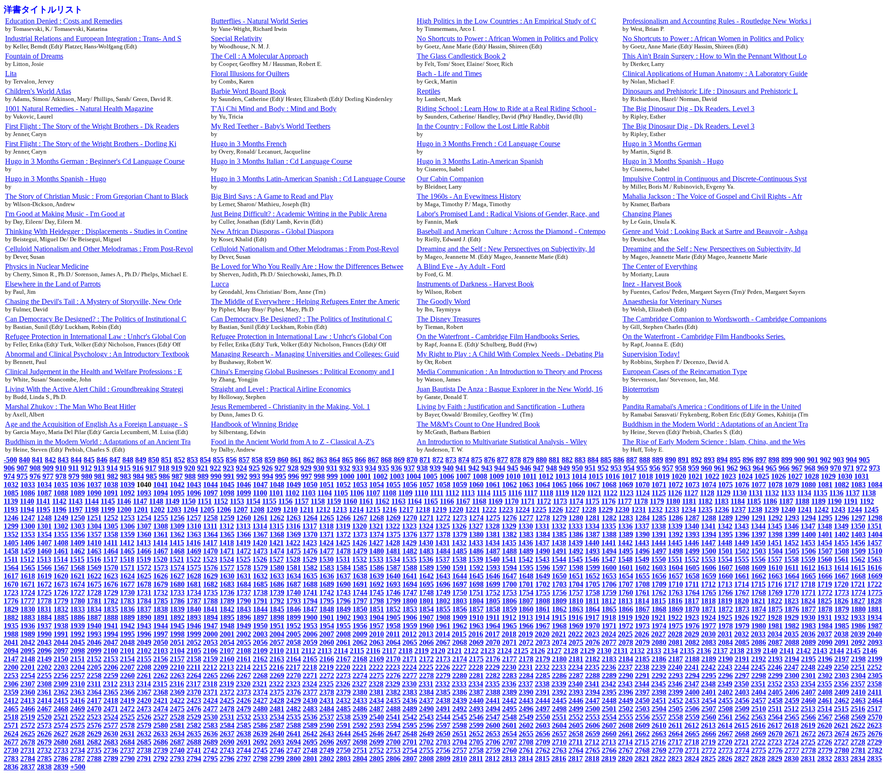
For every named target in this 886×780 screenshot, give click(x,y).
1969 (576, 626)
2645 (360, 734)
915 (125, 468)
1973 (642, 626)
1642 (426, 576)
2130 (604, 651)
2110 (276, 651)
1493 (592, 551)
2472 (127, 709)
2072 (526, 642)
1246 (11, 518)
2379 (343, 692)
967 (796, 468)
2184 (625, 659)
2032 (741, 634)
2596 (426, 725)
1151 (205, 501)
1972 (625, 626)
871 (425, 460)
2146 (869, 651)
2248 (808, 667)
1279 (559, 518)
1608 (742, 568)
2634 (177, 734)
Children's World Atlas (38, 91)
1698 (476, 584)
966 (784, 468)
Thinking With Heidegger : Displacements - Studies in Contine (96, 231)
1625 (144, 576)
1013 (562, 476)
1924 (708, 617)
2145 (853, 651)
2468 (61, 709)
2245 (758, 667)
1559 (808, 559)
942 (473, 468)
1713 (725, 584)
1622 (94, 576)
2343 (625, 684)
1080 (808, 484)
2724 (791, 742)
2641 (293, 734)
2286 (559, 675)
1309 (177, 526)
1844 (260, 609)
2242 (708, 667)
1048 (276, 484)
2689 (210, 742)
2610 (659, 725)
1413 (143, 543)
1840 (193, 609)
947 (538, 468)
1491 (559, 551)
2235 (592, 667)
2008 (343, 634)
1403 (858, 534)
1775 (875, 592)
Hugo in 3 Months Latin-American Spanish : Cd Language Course (308, 179)
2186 (659, 659)
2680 (61, 742)
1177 (624, 501)
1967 (542, 626)
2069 (476, 642)
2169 (376, 659)
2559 (692, 717)
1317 (309, 526)
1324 (426, 526)
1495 (625, 551)
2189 (708, 659)
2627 (61, 734)
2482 (293, 709)
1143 (75, 501)
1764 (692, 592)
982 (112, 476)
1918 (608, 617)
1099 (243, 493)
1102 (292, 493)
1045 (227, 484)
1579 (260, 568)
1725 (44, 592)
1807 (526, 601)
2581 (177, 725)
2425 (227, 700)
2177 (509, 659)
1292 (775, 518)
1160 (350, 501)
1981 (775, 626)
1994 (110, 634)
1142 (59, 501)
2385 (443, 692)
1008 (480, 476)
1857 (476, 609)
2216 (276, 667)
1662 (758, 576)
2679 (44, 742)
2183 (609, 659)
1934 (874, 617)
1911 (492, 617)
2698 (360, 742)
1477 (326, 551)
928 (293, 468)
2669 (758, 734)
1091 (110, 493)
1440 (592, 543)
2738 (144, 750)
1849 (343, 609)
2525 (127, 717)
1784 (144, 601)
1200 (124, 509)
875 (476, 460)
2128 (570, 651)
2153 (110, 659)
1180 (673, 501)
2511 (775, 709)
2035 (791, 634)
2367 (144, 692)
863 (321, 460)
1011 (529, 476)
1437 (542, 543)
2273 (343, 675)
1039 (127, 484)
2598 (459, 725)
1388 (609, 534)
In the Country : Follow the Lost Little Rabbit (483, 126)
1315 (276, 526)
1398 (775, 534)
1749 (443, 592)
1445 (675, 543)
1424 (326, 543)
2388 (492, 692)
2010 (376, 634)
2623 (874, 725)
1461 (61, 551)
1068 (609, 484)
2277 (409, 675)
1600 (609, 568)
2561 (725, 717)
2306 (11, 684)
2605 (576, 725)
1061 (492, 484)
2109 (260, 651)
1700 (509, 584)
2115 (357, 651)
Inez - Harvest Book (652, 284)
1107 (373, 493)
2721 (741, 742)
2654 (509, 734)
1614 (841, 568)
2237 (625, 667)
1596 (542, 568)
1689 (326, 584)
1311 (210, 526)
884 (593, 460)
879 (528, 460)
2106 (210, 651)
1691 (360, 584)
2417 (94, 700)
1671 (27, 584)
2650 (443, 734)
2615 (741, 725)
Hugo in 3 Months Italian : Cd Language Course (281, 161)
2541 (393, 717)
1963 (476, 626)
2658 (576, 734)
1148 (156, 501)
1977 (708, 626)
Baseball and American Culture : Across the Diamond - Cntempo (511, 231)
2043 (44, 642)
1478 (343, 551)
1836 (127, 609)
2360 (27, 692)
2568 (841, 717)
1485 (459, 551)
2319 (226, 684)
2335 (492, 684)
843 (63, 460)
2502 (625, 709)
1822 (774, 601)
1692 (376, 584)
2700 (393, 742)
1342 (725, 526)
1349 (841, 526)
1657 (675, 576)
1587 (393, 568)
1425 (342, 543)
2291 (642, 675)
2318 (210, 684)
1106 (357, 493)
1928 (774, 617)
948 (551, 468)
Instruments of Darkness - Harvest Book (475, 284)
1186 (770, 501)
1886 (77, 617)
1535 (409, 559)
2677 (11, 742)
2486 (360, 709)
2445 (559, 700)
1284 (642, 518)
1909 (459, 617)
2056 (260, 642)
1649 (542, 576)
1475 (293, 551)
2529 (193, 717)
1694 (409, 584)
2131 (620, 651)
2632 (144, 734)
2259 (110, 675)
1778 (44, 601)
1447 (708, 543)
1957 (376, 626)
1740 (293, 592)
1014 (579, 476)
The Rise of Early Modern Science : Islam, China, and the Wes (714, 442)
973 (874, 468)
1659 (708, 576)
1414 (160, 543)
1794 (310, 601)
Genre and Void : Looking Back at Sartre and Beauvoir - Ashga (715, 231)
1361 (160, 534)
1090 (94, 493)
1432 (459, 543)
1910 (476, 617)
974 (9, 476)
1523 (210, 559)
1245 (871, 509)
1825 (824, 601)
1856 (459, 609)
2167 (343, 659)
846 (102, 460)
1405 (11, 543)
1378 (443, 534)
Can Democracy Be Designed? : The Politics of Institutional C (95, 319)
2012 (409, 634)
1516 (93, 559)
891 (683, 460)
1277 (526, 518)
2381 (376, 692)
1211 (306, 509)
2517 (874, 709)
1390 (642, 534)
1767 (742, 592)
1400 (808, 534)
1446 (691, 543)
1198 (91, 509)
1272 (443, 518)
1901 (326, 617)
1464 (110, 551)
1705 (592, 584)
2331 (426, 684)
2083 (708, 642)
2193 (775, 659)
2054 (227, 642)
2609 (642, 725)
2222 (376, 667)
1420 (259, 543)
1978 (725, 626)
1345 (774, 526)
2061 (343, 642)
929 (305, 468)
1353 (27, 534)
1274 (476, 518)
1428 (392, 543)
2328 (376, 684)
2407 (808, 692)
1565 (27, 568)
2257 (77, 675)
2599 (476, 725)
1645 (476, 576)
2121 (454, 651)
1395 (725, 534)
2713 (608, 742)
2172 (426, 659)
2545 (459, 717)
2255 (44, 675)
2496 (526, 709)
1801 (426, 601)
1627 (177, 576)
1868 (659, 609)
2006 (310, 634)
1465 (127, 551)
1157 (301, 501)
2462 (841, 700)
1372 (343, 534)
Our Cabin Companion (450, 179)
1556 (758, 559)
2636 (210, 734)
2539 (360, 717)
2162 (260, 659)
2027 (658, 634)
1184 (737, 501)
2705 (476, 742)
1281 (592, 518)
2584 (227, 725)
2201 (27, 667)
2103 (160, 651)
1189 (818, 501)
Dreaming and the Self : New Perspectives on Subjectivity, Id (506, 249)
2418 (110, 700)
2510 (758, 709)
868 (386, 460)
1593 (492, 568)
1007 (463, 476)
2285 (542, 675)
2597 (443, 725)
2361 (44, 692)
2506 (692, 709)
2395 (609, 692)
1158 (318, 501)
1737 (243, 592)
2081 (675, 642)
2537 (326, 717)
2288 (592, 675)
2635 (193, 734)
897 (760, 460)
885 (605, 460)
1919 (625, 617)
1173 (560, 501)
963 (745, 468)
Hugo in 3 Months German (662, 144)
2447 (592, 700)
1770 (791, 592)
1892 (177, 617)
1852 (393, 609)
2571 (11, 725)
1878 (825, 609)
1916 (575, 617)
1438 (558, 543)
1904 (376, 617)
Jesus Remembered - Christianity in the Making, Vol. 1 (290, 407)
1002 (380, 476)
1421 (276, 543)
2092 (858, 642)
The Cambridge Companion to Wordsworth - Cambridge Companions (724, 319)
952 (603, 468)
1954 (326, 626)
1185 (754, 501)
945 (512, 468)
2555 (625, 717)
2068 (459, 642)
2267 (243, 675)
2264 (193, 675)
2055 (243, 642)
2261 (144, 675)
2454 (708, 700)
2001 (227, 634)
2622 (857, 725)
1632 (260, 576)
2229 (492, 667)
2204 (77, 667)
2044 (61, 642)
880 (541, 460)
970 (835, 468)
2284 (526, 675)
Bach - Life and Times (449, 73)
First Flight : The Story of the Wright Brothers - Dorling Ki (90, 144)
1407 (44, 543)
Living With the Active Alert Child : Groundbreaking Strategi (94, 389)
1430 (426, 543)
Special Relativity (236, 38)
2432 (343, 700)
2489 (409, 709)
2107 (227, 651)
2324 (309, 684)
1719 (824, 584)
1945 (177, 626)
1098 (227, 493)
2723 (774, 742)
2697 (343, 742)
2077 (609, 642)
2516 (857, 709)
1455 (841, 543)
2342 (608, 684)
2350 (741, 684)
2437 (426, 700)
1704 (576, 584)
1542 (525, 559)
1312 (226, 526)
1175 (592, 501)
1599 (592, 568)
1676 (110, 584)
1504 (775, 551)
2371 (210, 692)
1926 (741, 617)
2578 (127, 725)
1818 (708, 601)
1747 (409, 592)
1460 (44, 551)
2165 (310, 659)
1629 (210, 576)
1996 (144, 634)
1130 (739, 493)
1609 (758, 568)
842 (50, 460)
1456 (857, 543)
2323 (293, 684)
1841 (210, 609)
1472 (243, 551)
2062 (360, 642)
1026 (778, 476)
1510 (875, 551)
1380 (476, 534)
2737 (127, 750)
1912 (509, 617)
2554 (609, 717)
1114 (484, 493)
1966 (526, 626)
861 (295, 460)
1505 (791, 551)
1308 (160, 526)
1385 (559, 534)
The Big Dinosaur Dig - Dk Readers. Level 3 (688, 109)
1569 (94, 568)
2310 (77, 684)
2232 (542, 667)
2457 (758, 700)
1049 (293, 484)
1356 (77, 534)
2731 (27, 750)
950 (577, 468)
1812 (608, 601)
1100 (260, 493)
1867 (642, 609)
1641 (409, 576)
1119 (562, 493)
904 (851, 460)
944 (499, 468)
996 (293, 476)
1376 (409, 534)
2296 (725, 675)
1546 (592, 559)
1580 (276, 568)
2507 (708, 709)
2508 (725, 709)
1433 (475, 543)
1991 (61, 634)
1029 (828, 476)
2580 (160, 725)
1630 (227, 576)
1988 (11, 634)
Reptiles (428, 91)
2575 (77, 725)
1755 (542, 592)
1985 (841, 626)
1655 (642, 576)
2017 (492, 634)
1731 (144, 592)
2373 (243, 692)
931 (331, 468)
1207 (240, 509)
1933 (857, 617)
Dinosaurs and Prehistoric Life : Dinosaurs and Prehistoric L (710, 91)
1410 (94, 543)
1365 (227, 534)
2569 (858, 717)
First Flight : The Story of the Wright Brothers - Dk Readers (92, 126)
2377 (310, 692)
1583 (326, 568)
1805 (492, 601)
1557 (774, 559)
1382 (509, 534)
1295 (825, 518)
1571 (127, 568)
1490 (542, 551)
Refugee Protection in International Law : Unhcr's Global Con (95, 336)
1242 (821, 509)
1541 (509, 559)
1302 (61, 526)
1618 (27, 576)
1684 (243, 584)
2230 (509, 667)
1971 (609, 626)
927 (280, 468)
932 (344, 468)
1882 (11, 617)
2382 (393, 692)
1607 (725, 568)
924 (241, 468)
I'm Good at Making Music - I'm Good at (65, 214)
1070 (642, 484)
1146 (124, 501)
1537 (442, 559)
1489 (526, 551)
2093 (875, 642)
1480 (376, 551)
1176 (608, 501)
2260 (127, 675)
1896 (243, 617)
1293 (791, 518)
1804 (476, 601)
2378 (326, 692)
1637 (343, 576)
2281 (476, 675)
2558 (675, 717)
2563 (758, 717)
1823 (791, 601)
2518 (11, 717)
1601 (625, 568)
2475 (177, 709)
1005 (430, 476)
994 (267, 476)
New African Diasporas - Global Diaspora (272, 231)
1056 (409, 484)
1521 (176, 559)
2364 (94, 692)
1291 (758, 518)
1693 (393, 584)
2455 (725, 700)
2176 (492, 659)
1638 (360, 576)
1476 (310, 551)
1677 (127, 584)
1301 (44, 526)
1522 (193, 559)
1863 (576, 609)
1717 (791, 584)
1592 (476, 568)
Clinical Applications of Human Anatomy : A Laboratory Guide (715, 73)
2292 (659, 675)
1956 (360, 626)
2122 (471, 651)
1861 (542, 609)
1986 (858, 626)
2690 (227, 742)
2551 (559, 717)
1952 (293, 626)
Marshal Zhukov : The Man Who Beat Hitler (70, 407)
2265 (210, 675)
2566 (808, 717)
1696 (443, 584)
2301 (808, 675)
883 (580, 460)
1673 (61, 584)
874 (463, 460)
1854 (426, 609)
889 (657, 460)
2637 (227, 734)
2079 (642, 642)
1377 (426, 534)
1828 (874, 601)
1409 (77, 543)
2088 (791, 642)
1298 (875, 518)
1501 (725, 551)
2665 (692, 734)
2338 (542, 684)
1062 (509, 484)
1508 (841, 551)
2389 (509, 692)
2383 (409, 692)
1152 (221, 501)
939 (435, 468)
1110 (421, 493)
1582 (310, 568)
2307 (27, 684)
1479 (360, 551)
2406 (791, 692)
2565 (791, 717)
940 (448, 468)
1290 (742, 518)
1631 (243, 576)
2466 (27, 709)
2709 (542, 742)
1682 (210, 584)
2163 (276, 659)
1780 (77, 601)
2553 (592, 717)
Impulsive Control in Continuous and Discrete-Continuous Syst (715, 179)
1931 (824, 617)
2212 (210, 667)
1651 (576, 576)
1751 (476, 592)
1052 (343, 484)
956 (654, 468)
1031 (861, 476)
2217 (293, 667)
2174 (459, 659)
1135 (820, 493)
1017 (629, 476)
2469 (77, 709)
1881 (875, 609)
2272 (326, 675)
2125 (521, 651)
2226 (442, 667)
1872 (725, 609)
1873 (742, 609)
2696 (326, 742)
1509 (858, 551)
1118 (546, 493)
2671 (791, 734)
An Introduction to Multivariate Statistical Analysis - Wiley (502, 442)
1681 (193, 584)
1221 (472, 509)
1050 (310, 484)
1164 (414, 501)
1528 (293, 559)
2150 (61, 659)
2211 (193, 667)
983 (125, 476)
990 (216, 476)
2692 (260, 742)
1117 (531, 493)
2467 (44, 709)
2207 (127, 667)
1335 (608, 526)
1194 (27, 509)
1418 (226, 543)
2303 (841, 675)
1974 (659, 626)
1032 (11, 484)
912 (86, 468)
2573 (44, 725)
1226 (555, 509)
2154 (127, 659)
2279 (443, 675)
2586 (260, 725)
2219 (326, 667)
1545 (575, 559)
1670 (11, 584)
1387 (592, 534)
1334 (592, 526)
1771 (808, 592)
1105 (341, 493)
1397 (758, 534)
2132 (637, 651)
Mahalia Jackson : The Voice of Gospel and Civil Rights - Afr (712, 196)
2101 (127, 651)
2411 (875, 692)
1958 (393, 626)
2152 (94, 659)
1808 (542, 601)
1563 (874, 559)
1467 (160, 551)
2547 (492, 717)
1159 (334, 501)
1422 (293, 543)
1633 (276, 576)
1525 (243, 559)
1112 (452, 493)
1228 (588, 509)
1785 (160, 601)
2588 (293, 725)
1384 (542, 534)
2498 (559, 709)
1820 (741, 601)
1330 (525, 526)
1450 (758, 543)
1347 (808, 526)
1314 (259, 526)
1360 (144, 534)
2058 (293, 642)
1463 (94, 551)
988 (190, 476)
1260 (243, 518)
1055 (393, 484)
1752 (492, 592)
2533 (260, 717)
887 (631, 460)
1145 (108, 501)
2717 (675, 742)
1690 (343, 584)
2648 (409, 734)
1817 (691, 601)
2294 (692, 675)
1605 (692, 568)
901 (812, 460)
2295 (708, 675)
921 (202, 468)
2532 (243, 717)
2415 (61, 700)
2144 (836, 651)
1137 (852, 493)
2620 (824, 725)
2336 (509, 684)
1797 (360, 601)
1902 (343, 617)
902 (825, 460)
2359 (11, 692)
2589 (310, 725)
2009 (360, 634)
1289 (725, 518)
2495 (509, 709)
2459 (791, 700)
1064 (542, 484)
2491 (443, 709)
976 (35, 476)
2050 (160, 642)
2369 (177, 692)
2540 (376, 717)
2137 (720, 651)
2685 (144, 742)
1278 (542, 518)
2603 (542, 725)
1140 (27, 501)
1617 (11, 576)
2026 (642, 634)
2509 (742, 709)
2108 (243, 651)
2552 (576, 717)
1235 (705, 509)
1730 (127, 592)
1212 (323, 509)
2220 (342, 667)
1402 (841, 534)
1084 (875, 484)
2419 (127, 700)
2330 (409, 684)
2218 (309, 667)
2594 (393, 725)
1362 (177, 534)
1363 (193, 534)
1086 (27, 493)
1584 (343, 568)
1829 (11, 609)
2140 (770, 651)
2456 (742, 700)
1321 (376, 526)
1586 (376, 568)
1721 (857, 584)
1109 (405, 493)
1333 (575, 526)
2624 (11, 734)
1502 (742, 551)
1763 (675, 592)
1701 (526, 584)
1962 (459, 626)
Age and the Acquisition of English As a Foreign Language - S (96, 424)
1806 (509, 601)
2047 (110, 642)
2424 (210, 700)
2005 (293, 634)
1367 (260, 534)
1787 (193, 601)
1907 (426, 617)
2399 (675, 692)
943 (486, 468)
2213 (226, 667)
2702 (426, 742)
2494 (492, 709)
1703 (559, 584)
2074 (559, 642)
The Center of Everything (660, 266)
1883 (27, 617)
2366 (127, 692)
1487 (492, 551)
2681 (77, 742)
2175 (476, 659)
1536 (426, 559)
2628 (77, 734)
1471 (227, 551)
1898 (276, 617)
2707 (509, 742)
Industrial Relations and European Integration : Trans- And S (93, 38)
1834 (94, 609)
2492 (459, 709)
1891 (160, 617)
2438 (443, 700)
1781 (94, 601)
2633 (160, 734)
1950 (260, 626)
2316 (176, 684)
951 (590, 468)
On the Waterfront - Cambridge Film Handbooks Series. (498, 336)
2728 (857, 742)
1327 (475, 526)
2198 (858, 659)
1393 (692, 534)
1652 (592, 576)
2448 (609, 700)
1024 (745, 476)
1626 (160, 576)
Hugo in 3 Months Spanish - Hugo (673, 161)
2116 (373, 651)
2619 (808, 725)
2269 (276, 675)
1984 (825, 626)
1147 (140, 501)
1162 (382, 501)
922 (215, 468)
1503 (758, 551)
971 (848, 468)
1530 (326, 559)
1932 (841, 617)
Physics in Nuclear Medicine (47, 266)
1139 (11, 501)
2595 (409, 725)
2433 (360, 700)
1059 (459, 484)
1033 (27, 484)
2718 (691, 742)
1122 (610, 493)
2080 (659, 642)
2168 (360, 659)
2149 (44, 659)
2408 (825, 692)
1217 (406, 509)
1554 (725, 559)
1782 (110, 601)
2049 (144, 642)
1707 (625, 584)
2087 (775, 642)
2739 (160, 750)
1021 (695, 476)
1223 (505, 509)
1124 (642, 493)
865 (347, 460)
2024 (608, 634)
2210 (177, 667)
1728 (94, 592)
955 (641, 468)
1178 (641, 501)
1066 (576, 484)
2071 (509, 642)
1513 (43, 559)
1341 (708, 526)
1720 (841, 584)
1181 (689, 501)
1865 (609, 609)
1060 (476, 484)
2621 (841, 725)
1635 (310, 576)
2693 (276, 742)
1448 (725, 543)
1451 (774, 543)
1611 (791, 568)
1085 (11, 493)
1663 (775, 576)
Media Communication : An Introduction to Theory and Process (509, 371)
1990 (44, 634)
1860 (526, 609)
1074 (708, 484)
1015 (595, 476)
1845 (276, 609)
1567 (61, 568)
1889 (127, 617)
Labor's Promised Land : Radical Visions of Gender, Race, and (508, 214)
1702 (542, 584)
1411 (110, 543)
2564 (775, 717)
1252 (110, 518)
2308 (44, 684)
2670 (775, 734)
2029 (691, 634)
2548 (509, 717)
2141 (786, 651)
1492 (576, 551)
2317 (193, 684)
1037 (94, 484)
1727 (77, 592)
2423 (193, 700)
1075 (725, 484)
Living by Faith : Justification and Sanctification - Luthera (501, 407)
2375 (276, 692)
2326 (342, 684)
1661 (742, 576)
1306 (127, 526)
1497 (659, 551)
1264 (310, 518)
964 (758, 468)
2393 (576, 692)
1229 (605, 509)
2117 (389, 651)
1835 (110, 609)
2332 (442, 684)
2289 (609, 675)
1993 (94, 634)
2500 (592, 709)
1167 (463, 501)
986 (164, 476)
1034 (44, 484)
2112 (308, 651)
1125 (659, 493)
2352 (774, 684)
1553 (708, 559)
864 (334, 460)
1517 (110, 559)
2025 (625, 634)
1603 (659, 568)
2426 (243, 700)
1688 (310, 584)
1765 (708, 592)
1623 (110, 576)
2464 (875, 700)
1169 (495, 501)
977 (48, 476)
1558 (791, 559)
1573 (160, 568)
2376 (293, 692)
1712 (708, 584)
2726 (824, 742)
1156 (285, 501)
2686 (160, 742)
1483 (426, 551)
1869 (675, 609)
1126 (675, 493)
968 (809, 468)
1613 (824, 568)
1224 (522, 509)
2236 (608, 667)
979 (73, 476)
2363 (77, 692)
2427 (260, 700)
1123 (626, 493)
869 (399, 460)
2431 (326, 700)
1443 (642, 543)
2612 (691, 725)
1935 (11, 626)
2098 (77, 651)
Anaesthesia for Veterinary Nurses (672, 301)
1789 (227, 601)
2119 (421, 651)
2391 (542, 692)
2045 (77, 642)
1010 (513, 476)
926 (267, 468)
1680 (177, 584)
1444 (658, 543)
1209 (273, 509)
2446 (576, 700)
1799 (393, 601)
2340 (575, 684)
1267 (360, 518)
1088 (61, 493)
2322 (276, 684)
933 (357, 468)
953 (616, 468)
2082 (692, 642)
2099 (94, 651)
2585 (243, 725)
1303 (77, 526)
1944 (160, 626)
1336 (625, 526)
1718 (808, 584)
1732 (160, 592)
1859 (509, 609)
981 (99, 476)
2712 (592, 742)
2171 (409, 659)
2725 (808, 742)
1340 (691, 526)
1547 (608, 559)
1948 (227, 626)
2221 (359, 667)
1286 (675, 518)
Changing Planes (647, 214)
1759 (609, 592)
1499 (692, 551)
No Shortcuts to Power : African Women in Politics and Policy (507, 38)
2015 (459, 634)
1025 (761, 476)
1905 (393, 617)
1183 (721, 501)
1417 (210, 543)
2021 (558, 634)
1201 (140, 509)
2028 (675, 634)
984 (138, 476)
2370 (193, 692)
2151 (77, 659)
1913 (525, 617)
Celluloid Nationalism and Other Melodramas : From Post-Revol (99, 249)
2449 (625, 700)
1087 (44, 493)
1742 (326, 592)
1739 (276, 592)
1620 (61, 576)
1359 (127, 534)
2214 (243, 667)
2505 (675, 709)
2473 (144, 709)
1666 (825, 576)
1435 (509, 543)
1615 (857, 568)
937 (409, 468)
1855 (443, 609)
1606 (708, 568)
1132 (772, 493)
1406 (27, 543)
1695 (426, 584)
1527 (276, 559)
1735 (210, 592)
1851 (376, 609)
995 (280, 476)
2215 (259, 667)
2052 (193, 642)
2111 (292, 651)
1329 (509, 526)
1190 (834, 501)
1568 (77, 568)
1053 (360, 484)
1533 (376, 559)
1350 (857, 526)
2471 (110, 709)
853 (192, 460)
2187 (675, 659)
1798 (376, 601)
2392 (559, 692)
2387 (476, 692)
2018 (509, 634)
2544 (443, 717)
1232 (655, 509)
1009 (496, 476)
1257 (193, 518)
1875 (775, 609)
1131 (755, 493)
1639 (376, 576)
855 (218, 460)
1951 (276, 626)
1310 (193, 526)
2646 (376, 734)
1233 (671, 509)
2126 (537, 651)
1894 (210, 617)
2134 (670, 651)
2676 (875, 734)
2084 (725, 642)
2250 (841, 667)
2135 (687, 651)
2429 (293, 700)
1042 (177, 484)
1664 (791, 576)
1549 (642, 559)
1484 (443, 551)
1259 (227, 518)
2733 (61, 750)
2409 (841, 692)
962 (732, 468)
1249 (61, 518)
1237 (738, 509)
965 (771, 468)
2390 (526, 692)
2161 (243, 659)
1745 (376, 592)
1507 (825, 551)
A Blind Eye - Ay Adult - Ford (461, 266)
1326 (459, 526)
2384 (426, 692)
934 (370, 468)
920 (189, 468)
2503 (642, 709)
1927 (758, 617)
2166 (326, 659)
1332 (558, 526)
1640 (393, 576)
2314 (143, 684)
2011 (393, 634)
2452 (675, 700)
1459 (27, 551)
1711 (692, 584)
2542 (409, 717)
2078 (625, 642)
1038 (110, 484)
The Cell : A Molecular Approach (259, 56)
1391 (659, 534)
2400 (692, 692)
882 (567, 460)
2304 (858, 675)
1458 (11, 551)
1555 (741, 559)
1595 (526, 568)
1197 (75, 509)
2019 (525, 634)
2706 (492, 742)
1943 (144, 626)
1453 (808, 543)
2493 (476, 709)
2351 (758, 684)
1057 (426, 484)
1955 (343, 626)
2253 (11, 675)
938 (422, 468)
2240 (675, 667)
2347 (691, 684)
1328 (492, 526)
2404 (758, 692)
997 (306, 476)
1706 (609, 584)
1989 (27, 634)
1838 (160, 609)
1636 (326, 576)
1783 (127, 601)
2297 (742, 675)
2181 (576, 659)
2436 (409, 700)
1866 (625, 609)
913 (99, 468)
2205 (94, 667)
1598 (576, 568)
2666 (708, 734)
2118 (405, 651)
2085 (742, 642)
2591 (343, 725)
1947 (210, 626)
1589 (426, 568)
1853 (409, 609)
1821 (758, 601)
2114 (341, 651)
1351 (874, 526)
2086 (758, 642)
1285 (659, 518)
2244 (741, 667)
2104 (177, 651)
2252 (874, 667)
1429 (409, 543)
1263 (293, 518)
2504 (659, 709)
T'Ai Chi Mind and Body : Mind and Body (273, 109)
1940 (94, 626)
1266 (343, 518)
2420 (144, 700)
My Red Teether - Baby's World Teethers (270, 126)
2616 (758, 725)
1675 (94, 584)
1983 (808, 626)
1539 (475, 559)
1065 (559, 484)
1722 (874, 584)
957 (667, 468)
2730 (11, 750)
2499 (576, 709)
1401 (825, 534)
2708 (526, 742)
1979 (742, 626)
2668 (742, 734)
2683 (110, 742)
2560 (708, 717)
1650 (559, 576)
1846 (293, 609)
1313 (243, 526)
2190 (725, 659)
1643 (443, 576)
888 (644, 460)
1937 (44, 626)
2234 (575, 667)
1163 (398, 501)
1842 (227, 609)
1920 (642, 617)
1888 (110, 617)
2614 (725, 725)
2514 (824, 709)
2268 (260, 675)
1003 (396, 476)
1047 (260, 484)
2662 (642, 734)
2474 (160, 709)
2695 (310, 742)
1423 (309, 543)
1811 (592, 601)
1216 (389, 509)
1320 (359, 526)
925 (254, 468)
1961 (443, 626)
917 (150, 468)
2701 (409, 742)
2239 (658, 667)
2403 (742, 692)
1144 (91, 501)
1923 (691, 617)
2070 (492, 642)
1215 (372, 509)
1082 (841, 484)
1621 (77, 576)
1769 (775, 592)
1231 (638, 509)
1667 (841, 576)
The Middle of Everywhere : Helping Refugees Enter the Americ (305, 301)
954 (629, 468)
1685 (260, 584)
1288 (708, 518)
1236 (721, 509)
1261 (260, 518)
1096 (193, 493)
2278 (426, 675)
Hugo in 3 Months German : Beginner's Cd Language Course (95, 161)
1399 (791, 534)
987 (177, 476)
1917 (592, 617)
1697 (459, 584)
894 (722, 460)
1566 (44, 568)
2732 (44, 750)
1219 (439, 509)
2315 (160, 684)
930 (318, 468)
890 (670, 460)
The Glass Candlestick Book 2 (461, 56)
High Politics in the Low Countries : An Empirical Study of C (506, 21)
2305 (875, 675)
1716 (774, 584)
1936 (27, 626)
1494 (609, 551)
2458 (775, 700)
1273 (459, 518)
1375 (393, 534)
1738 (260, 592)
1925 (725, 617)
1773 (841, 592)
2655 (526, 734)
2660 (609, 734)
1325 (442, 526)
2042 (27, 642)
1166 (447, 501)
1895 (227, 617)
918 (163, 468)
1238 (755, 509)
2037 (824, 634)
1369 (293, 534)
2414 (44, 700)
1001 (363, 476)
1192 (867, 501)
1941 (110, 626)
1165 (431, 501)
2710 (559, 742)
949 (564, 468)
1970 (592, 626)
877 (502, 460)
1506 (808, 551)
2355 (824, 684)
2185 (642, 659)
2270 (293, 675)
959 (693, 468)
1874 (758, 609)
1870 (692, 609)
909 (48, 468)
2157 (177, 659)
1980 (758, 626)
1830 (27, 609)
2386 (459, 692)
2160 (227, 659)
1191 (851, 501)
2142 (803, 651)
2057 (276, 642)
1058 (443, 484)
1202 (157, 509)
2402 (725, 692)
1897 (260, 617)
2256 (61, 675)
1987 (875, 626)
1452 (791, 543)
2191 (742, 659)
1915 (558, 617)
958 (680, 468)
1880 (858, 609)
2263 (177, 675)
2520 (44, 717)
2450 (642, 700)
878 (515, 460)
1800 (409, 601)
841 (37, 460)
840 (24, 460)
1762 (659, 592)
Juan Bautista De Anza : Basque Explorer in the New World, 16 (510, 389)
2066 (426, 642)
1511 (11, 559)
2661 (625, 734)
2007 (326, 634)
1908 (443, 617)
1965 (509, 626)
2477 (210, 709)
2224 (409, 667)
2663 (659, 734)
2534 (276, 717)
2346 (675, 684)
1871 (708, 609)
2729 (874, 742)
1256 (177, 518)
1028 (811, 476)
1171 (528, 501)
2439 (459, 700)
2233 (558, 667)
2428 (276, 700)
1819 (725, 601)
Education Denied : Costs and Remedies (63, 21)
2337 (525, 684)
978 (60, 476)
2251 (857, 667)
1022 (712, 476)
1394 (708, 534)
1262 (276, 518)
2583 (210, 725)
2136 (703, 651)
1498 (675, 551)
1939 (77, 626)
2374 (260, 692)
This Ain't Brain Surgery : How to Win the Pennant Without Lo (715, 56)
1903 (360, 617)
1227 (572, 509)
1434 (492, 543)
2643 (326, 734)
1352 (11, 534)
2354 (808, 684)
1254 (144, 518)
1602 (642, 568)
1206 (223, 509)
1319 (342, 526)
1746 (393, 592)
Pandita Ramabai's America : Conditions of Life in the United (712, 407)
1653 (609, 576)
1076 (742, 484)
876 (489, 460)
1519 (143, 559)
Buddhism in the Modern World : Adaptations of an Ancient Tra (715, 424)
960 (706, 468)
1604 (675, 568)
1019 (662, 476)
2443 (526, 700)
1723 (11, 592)
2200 (11, 667)
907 (22, 468)
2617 (774, 725)
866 (360, 460)
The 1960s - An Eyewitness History (469, 196)
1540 (492, 559)
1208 (257, 509)
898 (773, 460)
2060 (326, 642)
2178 (526, 659)
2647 (393, 734)
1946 (193, 626)
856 (231, 460)
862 (308, 460)
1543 (542, 559)
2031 (725, 634)
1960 (426, 626)
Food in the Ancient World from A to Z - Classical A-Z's (292, 442)
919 (176, 468)
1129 (723, 493)
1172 (544, 501)
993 (254, 476)
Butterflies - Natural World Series (259, 21)
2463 (858, 700)
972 (861, 468)
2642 (310, 734)
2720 (725, 742)
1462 (77, 551)
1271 (426, 518)
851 (166, 460)
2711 (576, 742)
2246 (774, 667)
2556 (642, 717)
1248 (44, 518)
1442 (625, 543)
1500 (708, 551)
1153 (237, 501)
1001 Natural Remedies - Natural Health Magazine (79, 109)
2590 (326, 725)
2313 (127, 684)
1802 (443, 601)
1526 (259, 559)
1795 (326, 601)
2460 (808, 700)
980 (86, 476)
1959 (409, 626)
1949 (243, 626)
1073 (692, 484)
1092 (127, 493)
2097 (61, 651)
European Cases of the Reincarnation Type (685, 371)
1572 (144, 568)
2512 (791, 709)
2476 (193, 709)
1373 (360, 534)
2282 (492, 675)
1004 (413, 476)
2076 (592, 642)
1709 (659, 584)
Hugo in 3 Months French (249, 144)
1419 (243, 543)
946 (525, 468)
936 (396, 468)
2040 (874, 634)
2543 (426, 717)
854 (205, 460)
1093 (144, 493)
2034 (774, 634)
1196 (59, 509)
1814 (642, 601)
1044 (210, 484)
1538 (459, 559)
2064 (393, 642)
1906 (409, 617)
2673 (825, 734)
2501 (609, 709)
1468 (177, 551)
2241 (691, 667)
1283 (625, 518)
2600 (492, 725)
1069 (625, 484)
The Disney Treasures (448, 319)
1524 (226, 559)
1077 (758, 484)
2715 (642, 742)
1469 (193, 551)
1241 (804, 509)
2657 (559, 734)
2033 (758, 634)
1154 (253, 501)
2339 (558, 684)
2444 (542, 700)
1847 (310, 609)
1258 (210, 518)
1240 (788, 509)
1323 (409, 526)
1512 (27, 559)
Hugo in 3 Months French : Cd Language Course (488, 144)
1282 (609, 518)
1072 (675, 484)
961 (719, 468)
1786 (177, 601)
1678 (144, 584)
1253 (127, 518)
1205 (207, 509)
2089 (808, 642)
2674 (841, 734)
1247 (27, 518)
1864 (592, 609)
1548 (625, 559)
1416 (193, 543)
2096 (44, 651)
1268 (376, 518)
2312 (110, 684)
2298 (758, 675)
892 (696, 460)
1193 (11, 509)
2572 (27, 725)
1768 (758, 592)
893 (709, 460)
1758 (592, 592)
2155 (144, 659)
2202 (44, 667)
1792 (276, 601)
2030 (708, 634)
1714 (741, 584)
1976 (692, 626)
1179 (657, 501)
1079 (791, 484)
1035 (61, 484)
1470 (210, 551)
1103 (308, 493)
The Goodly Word (443, 301)
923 (228, 468)
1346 (791, 526)
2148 (27, 659)
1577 (227, 568)
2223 (392, 667)
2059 (310, 642)
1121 (594, 493)
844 (76, 460)
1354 (44, 534)
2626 (44, 734)
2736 (110, 750)
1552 (691, 559)
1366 (243, 534)
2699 (376, 742)
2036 (808, 634)
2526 (144, 717)
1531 (342, 559)
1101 (276, 493)
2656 (542, 734)
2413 (27, 700)
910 (60, 468)
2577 (110, 725)
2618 (791, 725)
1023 (728, 476)
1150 (188, 501)
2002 (243, 634)
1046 (243, 484)
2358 (874, 684)
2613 (708, 725)
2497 (542, 709)
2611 (675, 725)
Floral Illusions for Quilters (250, 73)
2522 (77, 717)
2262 (160, 675)
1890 (144, 617)
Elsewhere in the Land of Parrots (53, 284)
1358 (110, 534)
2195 (808, 659)
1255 (160, 518)
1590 (443, 568)
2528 (177, 717)
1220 (456, 509)
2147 (11, 659)
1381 (492, 534)
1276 (509, 518)
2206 (110, 667)
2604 (559, 725)
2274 (360, 675)
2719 (708, 742)
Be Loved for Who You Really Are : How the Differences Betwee (307, 266)
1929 (791, 617)
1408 (61, 543)
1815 (658, 601)
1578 (243, 568)
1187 (786, 501)
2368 (160, 692)
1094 (160, 493)
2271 (310, 675)
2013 (426, 634)
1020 (678, 476)
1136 (836, 493)
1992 (77, 634)
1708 (642, 584)
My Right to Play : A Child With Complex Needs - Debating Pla (510, 354)
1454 (824, 543)
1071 (659, 484)
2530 (210, 717)
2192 (758, 659)
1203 (174, 509)
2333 (459, 684)
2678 (27, 742)
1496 (642, 551)
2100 (110, 651)
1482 (409, 551)
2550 (542, 717)
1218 (422, 509)
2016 (475, 634)
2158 (193, 659)
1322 (392, 526)
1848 (326, 609)
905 (864, 460)
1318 (326, 526)
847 (114, 460)
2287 (576, 675)
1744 (360, 592)
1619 (44, 576)
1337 (642, 526)
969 (822, 468)
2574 (61, 725)
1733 (177, 592)
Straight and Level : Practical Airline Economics (281, 389)
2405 (775, 692)
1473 (260, 551)
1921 (658, 617)
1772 (825, 592)
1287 (692, 518)
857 (244, 460)
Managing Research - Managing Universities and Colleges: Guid (305, 354)
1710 (675, 584)
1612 (808, 568)
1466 (144, 551)
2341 (592, 684)
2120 (438, 651)
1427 (376, 543)
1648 (526, 576)
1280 (576, 518)
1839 (177, 609)
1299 (11, 526)
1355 (61, 534)
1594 (509, 568)
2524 (110, 717)
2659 (592, 734)
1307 (144, 526)
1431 (442, 543)
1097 (210, 493)
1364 (210, 534)
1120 (578, 493)
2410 (858, 692)
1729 (110, 592)
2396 (625, 692)
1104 (324, 493)
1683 (227, 584)
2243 (725, 667)
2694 (293, 742)
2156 (160, 659)
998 (319, 476)
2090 (825, 642)
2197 (841, 659)
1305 (110, 526)
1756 (559, 592)
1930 (808, 617)
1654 (625, 576)
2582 (193, 725)
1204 (190, 509)
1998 (177, 634)
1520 (160, 559)
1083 (858, 484)
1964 (492, 626)
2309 (61, 684)
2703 (443, 742)
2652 (476, 734)
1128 (707, 493)
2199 (875, 659)
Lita (11, 73)
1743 (343, 592)
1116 (515, 493)
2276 (393, 675)
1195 (43, 509)
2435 (393, 700)
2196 (825, 659)
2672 (808, 734)
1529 (309, 559)
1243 (838, 509)
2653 (492, 734)
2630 (110, 734)
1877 (808, 609)
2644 (343, 734)
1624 (127, 576)
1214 (356, 509)
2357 (857, 684)
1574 (177, 568)
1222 (489, 509)
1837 (144, 609)
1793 (293, 601)
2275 (376, 675)
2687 (177, 742)
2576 (94, 725)
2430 (310, 700)
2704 (459, 742)
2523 (94, 717)
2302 (825, 675)
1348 (824, 526)
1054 (376, 484)
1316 (293, 526)
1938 (61, 626)
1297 (858, 518)
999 (332, 476)
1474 (276, 551)
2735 (94, 750)
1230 (622, 509)
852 (179, 460)
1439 (575, 543)
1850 (360, 609)
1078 (775, 484)
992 (241, 476)
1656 (659, 576)
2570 (875, 717)
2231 (525, 667)
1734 (193, 592)
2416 (77, 700)
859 (269, 460)
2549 (526, 717)
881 (554, 460)
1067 (592, 484)
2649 (426, 734)
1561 (841, 559)
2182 (592, 659)
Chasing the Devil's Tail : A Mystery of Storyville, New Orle (93, 301)
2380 (360, 692)
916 (138, 468)
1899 (293, 617)
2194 (791, 659)
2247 (791, 667)
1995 (127, 634)
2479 (243, 709)
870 (412, 460)
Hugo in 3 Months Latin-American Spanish (480, 161)
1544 (558, 559)
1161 (366, 501)
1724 (27, 592)
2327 (359, 684)
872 (437, 460)
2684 (127, 742)
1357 (94, 534)
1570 (110, 568)
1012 (546, 476)
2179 (542, 659)
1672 (44, 584)
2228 (475, 667)
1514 (60, 559)
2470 (94, 709)
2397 (642, 692)
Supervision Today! (651, 354)
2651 (459, 734)
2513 (808, 709)
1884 (44, 617)
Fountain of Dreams (34, 56)
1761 (642, 592)
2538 (343, 717)
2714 (625, 742)
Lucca (220, 284)
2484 (326, 709)
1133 (788, 493)
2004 (276, 634)
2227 (459, 667)
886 (618, 460)
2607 (609, 725)
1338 (658, 526)
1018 (645, 476)
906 (9, 468)
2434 (376, 700)
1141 (43, 501)
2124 (504, 651)
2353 (791, 684)
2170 (393, 659)
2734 (77, 750)
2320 (243, 684)
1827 (857, 601)
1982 (791, 626)
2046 (94, 642)
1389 (625, 534)
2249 (824, 667)
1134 (804, 493)
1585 (360, 568)
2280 (459, 675)
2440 (476, 700)
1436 (525, 543)
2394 (592, 692)
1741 (310, 592)
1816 (675, 601)
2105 (193, 651)
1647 (509, 576)
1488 (509, 551)
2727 (841, 742)
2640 (276, 734)
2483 (310, 709)
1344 (758, 526)
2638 (243, 734)
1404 (875, 534)
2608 (625, 725)
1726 (61, 592)
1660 (725, 576)
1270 (409, 518)
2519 (27, 717)
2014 (442, 634)
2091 (841, 642)
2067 (443, 642)
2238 (642, 667)
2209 (160, 667)
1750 (459, 592)
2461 (825, 700)
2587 (276, 725)
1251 (94, 518)
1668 (858, 576)
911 (73, 468)
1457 (874, 543)
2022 (575, 634)
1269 (393, 518)
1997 (160, 634)
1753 (509, 592)
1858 (492, 609)
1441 (608, 543)
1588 (409, 568)
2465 (11, 709)
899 (786, 460)
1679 (160, 584)
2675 (858, 734)
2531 (227, 717)
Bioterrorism (641, 389)
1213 (339, 509)
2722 (758, 742)
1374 (376, 534)
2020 (542, 634)
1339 (675, 526)
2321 (259, 684)
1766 (725, 592)
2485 (343, 709)
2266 (227, 675)
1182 (705, 501)
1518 (127, 559)
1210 (290, 509)
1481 (393, 551)
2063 (376, 642)
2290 (625, 675)
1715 (758, 584)
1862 (559, 609)
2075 (576, 642)
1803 (459, 601)
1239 (771, 509)
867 (373, 460)
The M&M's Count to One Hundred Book (478, 424)
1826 (841, 601)
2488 (393, 709)
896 (748, 460)
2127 (554, 651)
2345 (658, 684)
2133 (654, 651)
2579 (144, 725)
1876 (791, 609)
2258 (94, 675)
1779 (61, 601)
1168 (479, 501)
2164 (293, 659)
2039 (857, 634)
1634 (293, 576)
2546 (476, 717)
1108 (389, 493)
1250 (77, 518)
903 (838, 460)
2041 (11, 642)
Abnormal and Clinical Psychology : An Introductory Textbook (97, 354)
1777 (27, 601)
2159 (210, 659)
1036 (77, 484)
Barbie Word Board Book (248, 91)
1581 (293, 568)
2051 (177, 642)
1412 (127, 543)
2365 (110, 692)
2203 (61, 667)
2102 (144, 651)
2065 (409, 642)
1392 (675, 534)
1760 (625, 592)
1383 (526, 534)
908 (35, 468)
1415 (176, 543)
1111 (436, 493)
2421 (160, 700)
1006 (446, 476)
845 (89, 460)
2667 (725, 734)
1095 (177, 493)
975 (22, 476)
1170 (511, 501)
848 (127, 460)
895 (735, 460)
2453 (692, 700)
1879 (841, 609)
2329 (392, 684)
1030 (845, 476)
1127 (691, 493)
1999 (193, 634)
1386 (576, 534)
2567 (825, 717)
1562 (857, 559)
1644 (459, 576)
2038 (841, 634)
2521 (61, 717)
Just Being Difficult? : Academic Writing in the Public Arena (299, 214)
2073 (542, 642)
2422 (177, 700)
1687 (293, 584)
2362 (61, 692)
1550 (658, 559)
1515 (77, 559)
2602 (526, 725)
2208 (144, 667)
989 (203, 476)
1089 (77, 493)
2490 (426, 709)
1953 (310, 626)
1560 (824, 559)
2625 (27, 734)
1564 (11, 568)
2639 (260, 734)
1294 (808, 518)
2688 (193, 742)
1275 (492, 518)
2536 (310, 717)
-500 (10, 460)
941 (461, 468)
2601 (509, 725)
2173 (443, 659)
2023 (592, 634)
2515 (841, 709)
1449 (741, 543)
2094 (11, 651)
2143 (820, 651)
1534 (392, 559)
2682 (94, 742)
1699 (492, 584)
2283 (509, 675)
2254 (27, 675)
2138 (737, 651)
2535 (293, 717)
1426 (359, 543)
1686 (276, 584)
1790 (243, 601)
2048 (127, 642)
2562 (742, 717)
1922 (675, 617)
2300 (791, 675)
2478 (227, 709)
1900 (310, 617)
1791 (260, 601)
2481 (276, 709)
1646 (492, 576)
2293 (675, 675)
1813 (625, 601)
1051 (326, 484)
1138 (869, 493)
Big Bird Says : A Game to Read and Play (272, 196)
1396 (742, 534)
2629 (94, 734)
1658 (692, 576)
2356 (841, 684)
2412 (11, 700)
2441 (492, 700)
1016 (612, 476)
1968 (559, 626)
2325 (326, 684)
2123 (487, 651)
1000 (347, 476)
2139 (753, 651)
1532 (359, 559)
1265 (326, 518)
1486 (476, 551)
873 (450, 460)
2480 (260, 709)
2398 (659, 692)
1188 (802, 501)
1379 (459, 534)
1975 (675, 626)
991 (228, 476)
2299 (775, 675)
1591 (459, 568)
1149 (172, 501)
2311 (94, 684)
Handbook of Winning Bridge (254, 424)
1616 (874, 568)
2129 (587, 651)
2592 (360, 725)
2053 (210, 642)
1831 (44, 609)
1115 (499, 493)
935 (383, 468)
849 (140, 460)
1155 (269, 501)
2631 (127, 734)
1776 (11, 601)
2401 (708, 692)
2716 (658, 742)
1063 (526, 484)
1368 (276, 534)
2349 (725, 684)
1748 (426, 592)
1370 (310, 534)
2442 (509, 700)
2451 (659, 700)
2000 (210, 634)
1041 (160, 484)
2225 (426, 667)
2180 (559, 659)
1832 (61, 609)
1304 (94, 526)
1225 (539, 509)
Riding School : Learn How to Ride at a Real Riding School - (506, 109)
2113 (324, 651)
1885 (61, 617)
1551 (675, 559)
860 (282, 460)
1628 (193, 576)
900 (799, 460)
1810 (576, 601)
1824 (808, 601)
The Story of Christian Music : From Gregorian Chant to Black (96, 196)
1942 (127, 626)
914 (112, 468)
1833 (77, 609)
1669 (875, 576)
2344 (642, 684)
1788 (210, 601)
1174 (576, 501)
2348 (708, 684)
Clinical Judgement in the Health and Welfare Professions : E (93, 371)
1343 (741, 526)
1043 (193, 484)
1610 (775, 568)
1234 (688, 509)
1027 (795, 476)
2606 (592, 725)
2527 (160, 717)
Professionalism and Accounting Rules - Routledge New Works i (717, 21)
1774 (858, 592)
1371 (326, 534)
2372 (227, 692)
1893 (193, 617)
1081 (825, 484)
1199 (108, 509)
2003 (260, 634)
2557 (659, 717)
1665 (808, 576)
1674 (77, 584)
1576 (210, 568)
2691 (243, 742)
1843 (243, 609)
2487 (376, 709)
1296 (841, 518)
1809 (559, 601)
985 (151, 476)
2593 (376, 725)
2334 (475, 684)
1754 (526, 592)
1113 (468, 493)
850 (153, 460)
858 (257, 460)
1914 (542, 617)
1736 (227, 592)
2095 (27, 651)
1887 (94, 617)
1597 (559, 568)
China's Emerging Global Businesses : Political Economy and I (302, 371)
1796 (343, 601)
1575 (193, 568)
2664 (675, 734)
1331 (542, 526)
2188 (692, 659)
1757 (576, 592)
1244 (854, 509)
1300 (27, 526)
